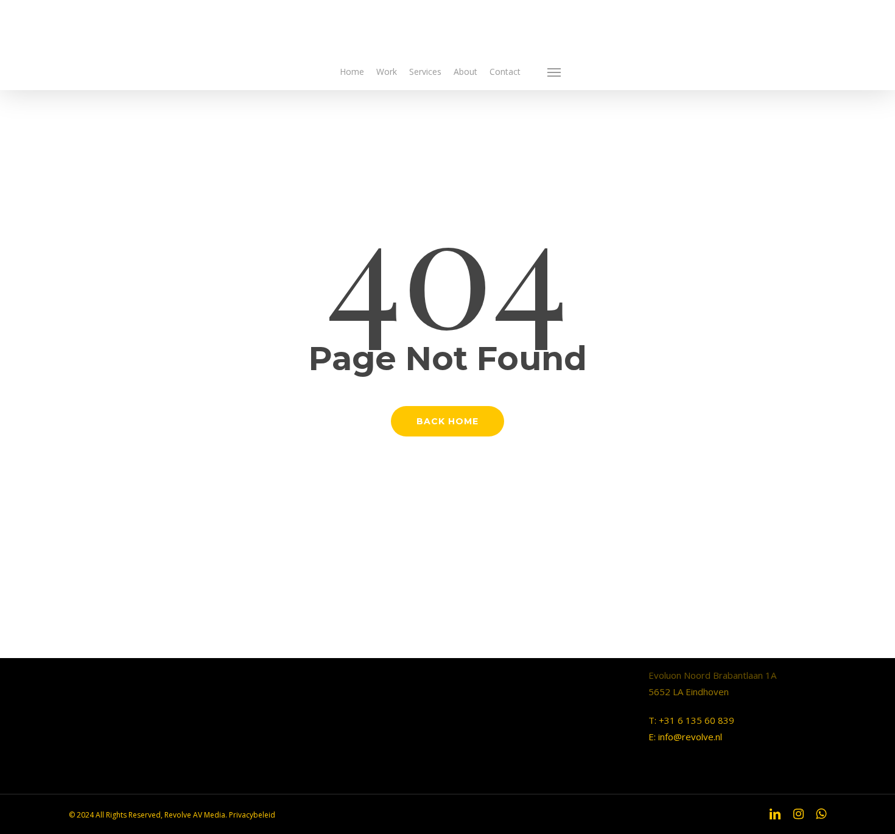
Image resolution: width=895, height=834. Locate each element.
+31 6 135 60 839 (696, 720)
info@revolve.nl (690, 737)
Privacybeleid (252, 815)
